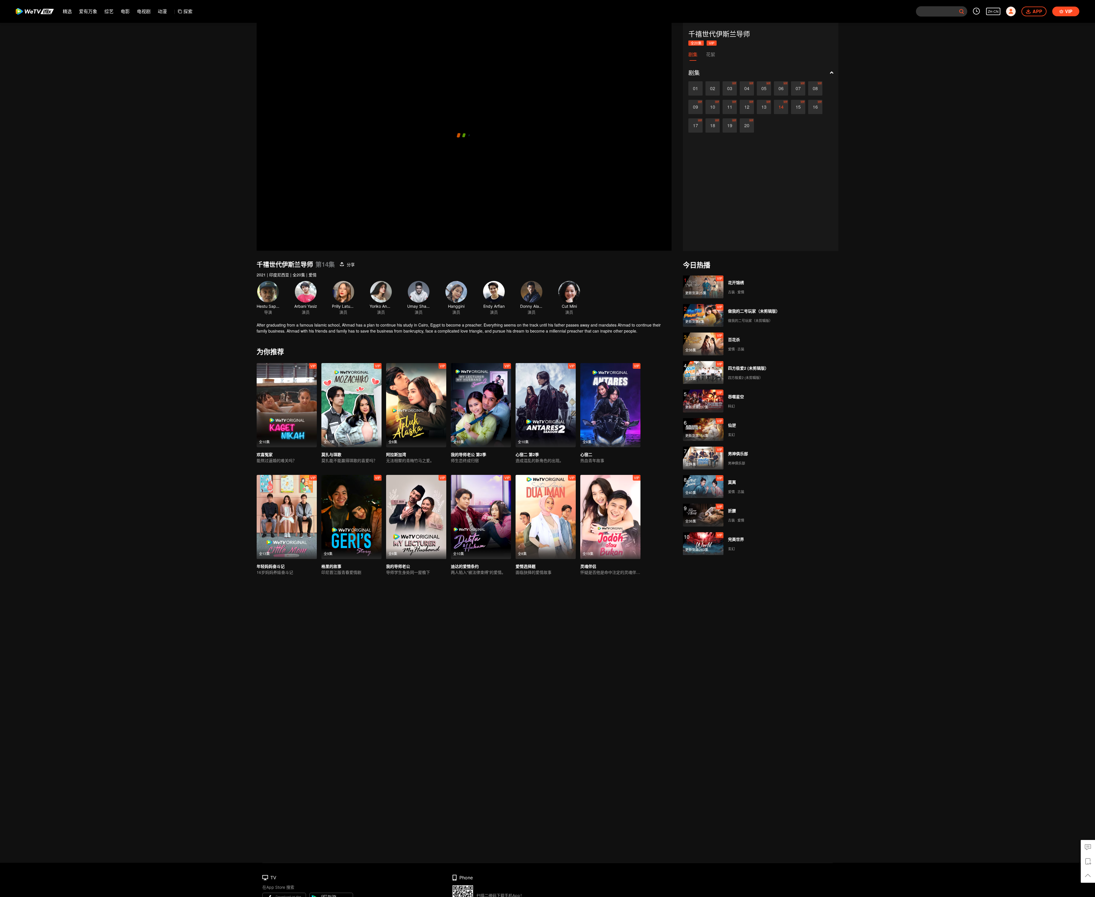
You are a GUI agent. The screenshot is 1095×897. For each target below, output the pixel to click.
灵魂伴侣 (588, 566)
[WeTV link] (35, 11)
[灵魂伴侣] (610, 517)
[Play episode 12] (747, 107)
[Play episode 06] (781, 88)
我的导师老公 (398, 566)
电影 (125, 11)
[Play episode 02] (712, 88)
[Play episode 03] (730, 88)
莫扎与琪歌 (331, 454)
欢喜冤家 (265, 454)
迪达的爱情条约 (465, 566)
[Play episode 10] (712, 107)
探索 (187, 11)
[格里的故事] (351, 517)
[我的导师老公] (416, 517)
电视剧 (144, 11)
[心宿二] (610, 405)
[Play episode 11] (730, 107)
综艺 (108, 11)
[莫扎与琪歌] (351, 405)
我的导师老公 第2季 (468, 454)
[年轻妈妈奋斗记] (287, 517)
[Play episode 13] (764, 107)
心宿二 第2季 (527, 454)
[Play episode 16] (815, 107)
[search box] (961, 11)
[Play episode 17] (695, 125)
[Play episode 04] (747, 88)
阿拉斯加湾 (396, 454)
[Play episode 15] (798, 107)
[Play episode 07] (798, 88)
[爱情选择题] (546, 517)
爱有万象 (88, 11)
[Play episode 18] (712, 125)
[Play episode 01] (695, 88)
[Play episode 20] (747, 125)
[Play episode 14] (781, 107)
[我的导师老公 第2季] (481, 405)
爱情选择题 (526, 566)
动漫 (162, 11)
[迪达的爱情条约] (481, 517)
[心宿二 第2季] (546, 405)
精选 (67, 11)
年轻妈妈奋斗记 (271, 566)
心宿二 (586, 454)
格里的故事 (331, 566)
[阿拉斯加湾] (416, 405)
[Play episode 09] (695, 107)
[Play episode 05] (764, 88)
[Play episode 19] (730, 125)
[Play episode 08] (815, 88)
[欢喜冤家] (287, 405)
